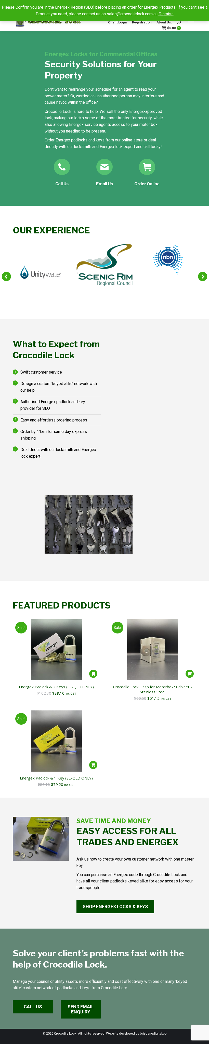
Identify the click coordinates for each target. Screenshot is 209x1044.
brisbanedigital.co (153, 1033)
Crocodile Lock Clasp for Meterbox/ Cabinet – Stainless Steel (152, 689)
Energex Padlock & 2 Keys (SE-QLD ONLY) (56, 686)
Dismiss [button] (166, 13)
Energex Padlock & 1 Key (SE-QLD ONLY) (56, 778)
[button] (6, 276)
